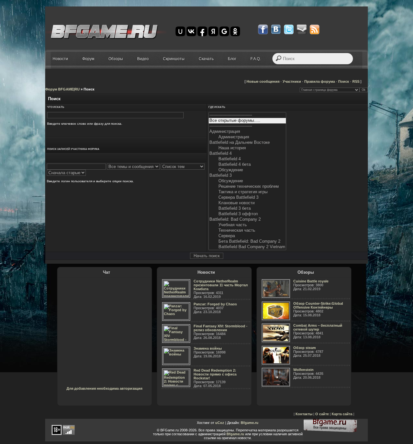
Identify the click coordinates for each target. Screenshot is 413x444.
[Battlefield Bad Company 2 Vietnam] (247, 247)
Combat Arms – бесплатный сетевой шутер (317, 327)
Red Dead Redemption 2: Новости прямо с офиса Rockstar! (215, 374)
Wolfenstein (303, 370)
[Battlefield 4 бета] (247, 164)
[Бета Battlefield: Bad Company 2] (247, 241)
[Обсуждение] (247, 170)
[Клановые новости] (247, 203)
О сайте (322, 414)
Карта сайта (342, 414)
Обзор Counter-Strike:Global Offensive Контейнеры (318, 305)
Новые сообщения (263, 81)
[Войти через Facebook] (202, 31)
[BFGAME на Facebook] (263, 29)
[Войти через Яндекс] (213, 31)
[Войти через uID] (180, 31)
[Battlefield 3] (247, 175)
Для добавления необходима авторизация (104, 388)
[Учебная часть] (247, 225)
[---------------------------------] (247, 115)
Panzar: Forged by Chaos (215, 304)
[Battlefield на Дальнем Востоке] (247, 142)
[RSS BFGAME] (314, 29)
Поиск (343, 81)
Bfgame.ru (249, 423)
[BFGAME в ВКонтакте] (276, 29)
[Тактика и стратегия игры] (247, 192)
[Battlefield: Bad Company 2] (247, 219)
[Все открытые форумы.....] (247, 120)
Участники (292, 81)
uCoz (219, 423)
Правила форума (319, 81)
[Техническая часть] (247, 230)
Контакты (304, 414)
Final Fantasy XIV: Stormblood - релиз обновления (220, 328)
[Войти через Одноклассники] (235, 31)
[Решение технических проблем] (247, 186)
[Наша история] (247, 148)
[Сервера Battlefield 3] (247, 197)
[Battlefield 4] (247, 153)
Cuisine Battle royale (310, 281)
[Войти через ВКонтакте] (191, 31)
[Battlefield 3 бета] (247, 208)
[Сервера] (247, 236)
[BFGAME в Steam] (302, 29)
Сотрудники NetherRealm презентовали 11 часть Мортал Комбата (221, 285)
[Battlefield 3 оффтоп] (247, 214)
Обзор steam (304, 348)
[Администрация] (247, 131)
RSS (355, 81)
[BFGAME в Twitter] (289, 29)
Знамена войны (208, 348)
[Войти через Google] (224, 31)
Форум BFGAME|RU (62, 89)
